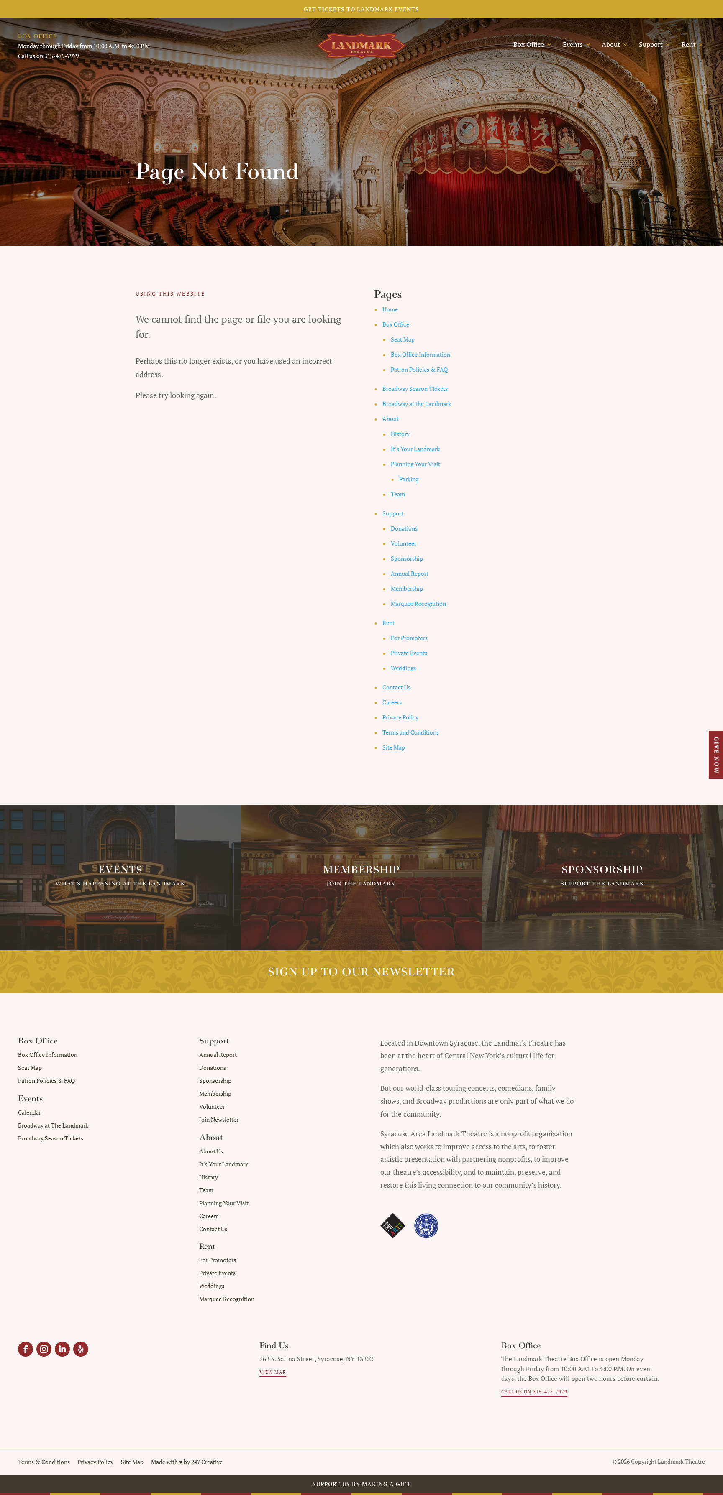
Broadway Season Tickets (415, 389)
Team (398, 494)
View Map (272, 1372)
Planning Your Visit (415, 464)
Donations (404, 528)
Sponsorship (407, 558)
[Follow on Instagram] (43, 1349)
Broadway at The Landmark (53, 1125)
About (390, 419)
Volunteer (403, 543)
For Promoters (409, 638)
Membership (407, 588)
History (400, 434)
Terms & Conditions (44, 1462)
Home (390, 309)
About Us (211, 1151)
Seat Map (403, 339)
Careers (392, 702)
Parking (408, 479)
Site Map (393, 747)
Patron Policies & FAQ (419, 369)
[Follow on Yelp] (80, 1349)
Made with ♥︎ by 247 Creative (187, 1462)
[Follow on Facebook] (25, 1349)
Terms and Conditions (410, 732)
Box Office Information (420, 354)
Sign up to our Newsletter (361, 972)
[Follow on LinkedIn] (62, 1349)
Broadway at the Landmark (416, 404)
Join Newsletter (218, 1119)
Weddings (403, 668)
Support (392, 513)
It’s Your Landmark (415, 449)
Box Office (395, 324)
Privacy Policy (400, 717)
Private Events (409, 653)
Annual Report (409, 573)
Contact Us (396, 687)
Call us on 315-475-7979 (534, 1392)
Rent (388, 623)
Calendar (29, 1112)
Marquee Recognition (418, 603)
